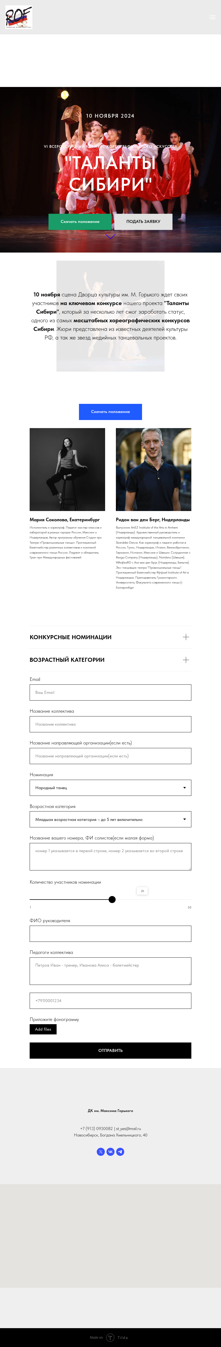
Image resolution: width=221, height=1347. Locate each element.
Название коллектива (52, 949)
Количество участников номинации (65, 1120)
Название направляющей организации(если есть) (81, 981)
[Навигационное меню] (213, 17)
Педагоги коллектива (51, 1191)
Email (35, 918)
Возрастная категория (52, 1044)
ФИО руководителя (50, 1159)
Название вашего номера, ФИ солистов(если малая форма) (92, 1076)
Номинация (41, 1013)
